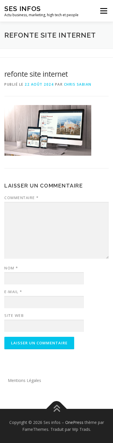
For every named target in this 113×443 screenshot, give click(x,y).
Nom (11, 268)
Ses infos (22, 8)
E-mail (13, 291)
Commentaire (21, 197)
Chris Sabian (78, 84)
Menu (103, 10)
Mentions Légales (24, 380)
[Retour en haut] (56, 409)
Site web (14, 315)
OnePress (74, 422)
